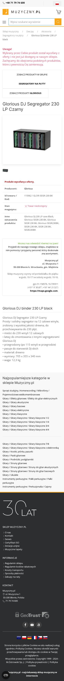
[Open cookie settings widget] (6, 675)
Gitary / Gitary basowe (14, 406)
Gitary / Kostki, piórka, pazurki (18, 451)
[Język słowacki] (45, 637)
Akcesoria (46, 31)
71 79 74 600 (11, 600)
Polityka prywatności (36, 662)
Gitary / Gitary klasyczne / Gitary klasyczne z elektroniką (31, 447)
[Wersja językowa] (57, 3)
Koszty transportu (14, 570)
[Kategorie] (4, 22)
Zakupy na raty (12, 576)
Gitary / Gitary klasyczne (15, 413)
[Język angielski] (19, 637)
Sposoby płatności (14, 573)
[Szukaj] (58, 21)
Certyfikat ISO (12, 542)
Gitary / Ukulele (10, 474)
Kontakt (9, 535)
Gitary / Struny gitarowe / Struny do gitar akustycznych (30, 467)
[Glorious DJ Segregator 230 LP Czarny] (32, 139)
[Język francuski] (35, 637)
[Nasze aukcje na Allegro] (39, 625)
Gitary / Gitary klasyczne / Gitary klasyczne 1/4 (26, 421)
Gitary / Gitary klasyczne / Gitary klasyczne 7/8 (26, 443)
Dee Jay (30, 31)
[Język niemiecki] (29, 637)
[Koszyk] (58, 11)
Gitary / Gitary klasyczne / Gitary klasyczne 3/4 (26, 425)
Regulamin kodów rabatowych (20, 566)
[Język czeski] (40, 637)
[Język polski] (24, 637)
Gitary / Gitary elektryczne (16, 410)
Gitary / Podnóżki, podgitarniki (18, 459)
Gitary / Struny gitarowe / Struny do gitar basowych (29, 471)
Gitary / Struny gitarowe (15, 463)
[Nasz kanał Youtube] (32, 625)
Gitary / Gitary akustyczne (16, 402)
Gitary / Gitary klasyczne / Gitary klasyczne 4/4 (26, 429)
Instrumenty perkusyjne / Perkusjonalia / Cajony (27, 486)
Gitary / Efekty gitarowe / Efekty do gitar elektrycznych (30, 398)
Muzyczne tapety (13, 549)
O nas (8, 532)
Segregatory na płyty (13, 35)
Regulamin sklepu (14, 563)
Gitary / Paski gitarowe (14, 455)
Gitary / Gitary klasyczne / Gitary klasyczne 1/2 (26, 417)
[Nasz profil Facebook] (25, 625)
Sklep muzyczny (11, 31)
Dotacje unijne (12, 545)
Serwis (8, 539)
